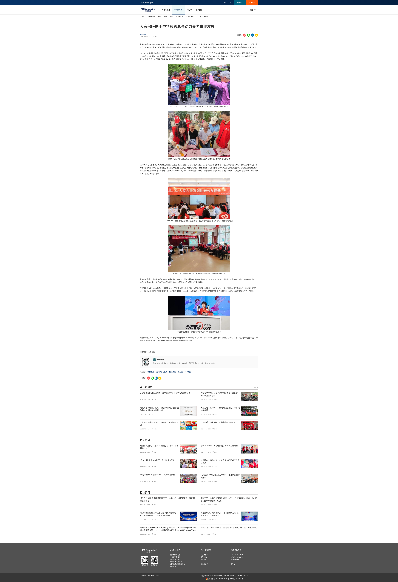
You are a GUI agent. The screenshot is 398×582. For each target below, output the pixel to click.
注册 (225, 3)
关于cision (204, 557)
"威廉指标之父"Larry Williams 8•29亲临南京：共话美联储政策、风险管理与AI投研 (159, 514)
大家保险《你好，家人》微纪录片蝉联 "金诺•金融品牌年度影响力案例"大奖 (159, 409)
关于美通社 (206, 549)
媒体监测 (252, 3)
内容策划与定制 (175, 555)
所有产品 (173, 566)
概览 (142, 17)
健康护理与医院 (161, 372)
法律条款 (143, 576)
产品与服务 (166, 9)
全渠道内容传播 (175, 557)
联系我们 (199, 9)
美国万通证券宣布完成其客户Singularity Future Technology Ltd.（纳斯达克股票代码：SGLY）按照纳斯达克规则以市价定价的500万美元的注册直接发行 (168, 528)
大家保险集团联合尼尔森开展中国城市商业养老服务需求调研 (165, 393)
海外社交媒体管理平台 (177, 564)
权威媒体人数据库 (176, 562)
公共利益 (188, 372)
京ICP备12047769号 (236, 579)
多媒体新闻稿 (190, 17)
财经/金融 (150, 372)
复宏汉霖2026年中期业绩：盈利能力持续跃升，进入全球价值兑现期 (229, 527)
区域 (171, 17)
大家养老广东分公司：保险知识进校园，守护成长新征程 (220, 409)
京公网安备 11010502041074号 (218, 579)
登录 (231, 3)
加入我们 (203, 559)
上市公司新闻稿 (203, 17)
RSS (157, 576)
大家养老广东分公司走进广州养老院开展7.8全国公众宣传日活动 (220, 394)
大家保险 (143, 34)
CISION (239, 576)
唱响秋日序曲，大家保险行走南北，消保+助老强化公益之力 (159, 446)
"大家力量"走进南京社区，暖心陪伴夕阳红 (157, 460)
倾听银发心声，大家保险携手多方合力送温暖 (219, 445)
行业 (165, 17)
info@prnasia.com (237, 557)
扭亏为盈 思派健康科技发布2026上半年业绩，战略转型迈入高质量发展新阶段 (167, 499)
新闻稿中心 (178, 9)
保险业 (180, 372)
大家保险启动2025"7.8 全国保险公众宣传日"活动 (159, 423)
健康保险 (172, 372)
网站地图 (151, 576)
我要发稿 (240, 3)
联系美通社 (236, 549)
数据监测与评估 (175, 559)
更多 (255, 387)
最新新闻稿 (151, 17)
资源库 (189, 9)
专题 (159, 17)
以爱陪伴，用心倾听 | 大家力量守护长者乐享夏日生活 (220, 461)
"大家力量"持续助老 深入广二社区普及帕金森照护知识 (220, 476)
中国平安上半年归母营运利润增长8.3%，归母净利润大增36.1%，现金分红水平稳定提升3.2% (229, 499)
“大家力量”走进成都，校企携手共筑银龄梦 (218, 422)
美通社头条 (179, 17)
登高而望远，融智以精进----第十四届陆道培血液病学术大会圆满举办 (219, 514)
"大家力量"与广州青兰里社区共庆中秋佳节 (157, 475)
